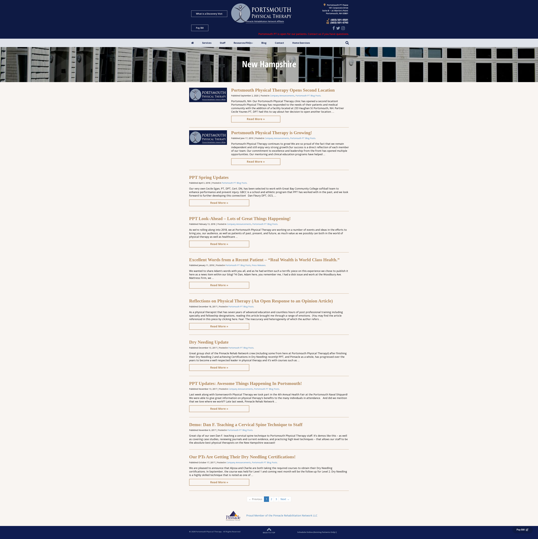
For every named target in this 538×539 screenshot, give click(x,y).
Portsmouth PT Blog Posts (308, 95)
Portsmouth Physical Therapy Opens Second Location (283, 90)
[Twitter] (338, 28)
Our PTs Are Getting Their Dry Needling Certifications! (242, 456)
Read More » (256, 119)
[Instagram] (343, 28)
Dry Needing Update (209, 342)
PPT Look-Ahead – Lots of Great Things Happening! (240, 218)
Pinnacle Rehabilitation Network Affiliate (265, 21)
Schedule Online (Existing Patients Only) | (317, 532)
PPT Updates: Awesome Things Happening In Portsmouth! (245, 383)
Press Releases (258, 265)
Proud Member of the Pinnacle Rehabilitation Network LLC (281, 515)
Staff (222, 42)
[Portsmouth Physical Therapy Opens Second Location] (208, 94)
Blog (263, 42)
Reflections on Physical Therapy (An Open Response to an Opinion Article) (261, 300)
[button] (347, 42)
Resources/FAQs (243, 42)
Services (206, 42)
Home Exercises (301, 42)
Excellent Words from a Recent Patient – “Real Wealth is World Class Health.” (264, 259)
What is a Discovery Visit (209, 13)
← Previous (255, 499)
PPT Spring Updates (209, 177)
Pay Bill (200, 27)
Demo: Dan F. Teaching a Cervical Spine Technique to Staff (245, 424)
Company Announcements (282, 95)
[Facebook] (334, 28)
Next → (284, 499)
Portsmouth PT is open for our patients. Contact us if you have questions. (303, 34)
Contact (279, 42)
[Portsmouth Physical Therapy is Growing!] (208, 137)
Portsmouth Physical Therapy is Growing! (271, 132)
